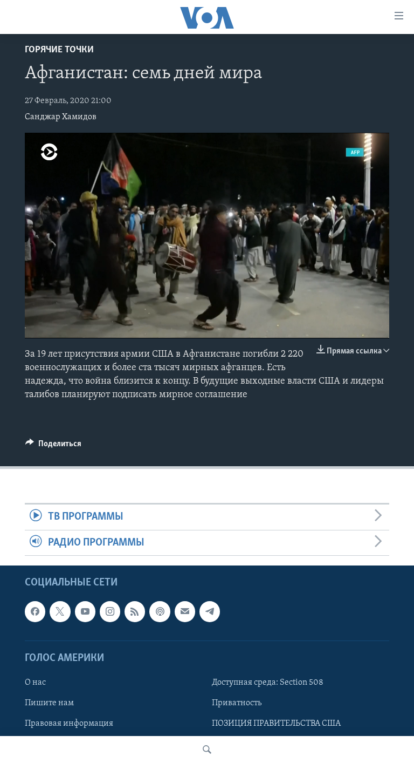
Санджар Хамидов (60, 117)
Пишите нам (49, 703)
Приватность (236, 703)
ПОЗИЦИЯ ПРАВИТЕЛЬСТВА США (276, 723)
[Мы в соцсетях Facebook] (35, 611)
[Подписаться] (185, 611)
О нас (35, 682)
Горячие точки (59, 50)
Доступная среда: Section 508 (267, 682)
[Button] (53, 446)
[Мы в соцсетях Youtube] (85, 611)
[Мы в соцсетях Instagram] (110, 611)
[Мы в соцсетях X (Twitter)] (60, 611)
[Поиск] (207, 749)
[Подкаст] (159, 611)
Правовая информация (69, 723)
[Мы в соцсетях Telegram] (209, 611)
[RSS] (135, 611)
